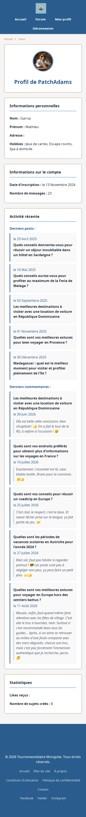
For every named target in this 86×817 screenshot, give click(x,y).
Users (21, 39)
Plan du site (42, 771)
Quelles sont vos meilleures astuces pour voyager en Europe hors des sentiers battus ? (43, 594)
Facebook (26, 798)
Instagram (58, 798)
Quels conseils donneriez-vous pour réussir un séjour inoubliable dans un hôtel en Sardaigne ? (42, 250)
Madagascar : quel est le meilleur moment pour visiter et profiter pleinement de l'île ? (40, 368)
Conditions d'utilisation (22, 780)
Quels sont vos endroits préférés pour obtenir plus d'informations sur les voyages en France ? (40, 451)
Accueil (20, 19)
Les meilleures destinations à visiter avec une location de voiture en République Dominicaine (42, 311)
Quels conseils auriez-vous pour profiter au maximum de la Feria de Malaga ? (42, 280)
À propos (60, 771)
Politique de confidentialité (61, 780)
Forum (40, 19)
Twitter (42, 798)
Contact (43, 789)
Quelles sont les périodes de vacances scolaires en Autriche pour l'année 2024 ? (43, 542)
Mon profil (63, 19)
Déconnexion (43, 28)
